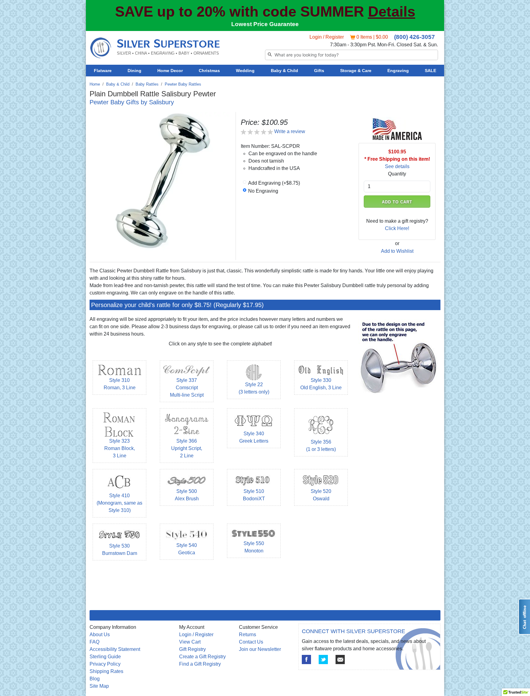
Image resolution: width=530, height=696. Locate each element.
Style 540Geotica (186, 549)
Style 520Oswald (321, 495)
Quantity (397, 173)
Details (391, 12)
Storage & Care (355, 70)
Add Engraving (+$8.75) (274, 183)
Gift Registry (192, 649)
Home (95, 84)
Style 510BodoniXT (254, 495)
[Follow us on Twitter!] (323, 659)
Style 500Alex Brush (187, 495)
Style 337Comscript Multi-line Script (187, 388)
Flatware (103, 70)
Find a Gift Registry (200, 664)
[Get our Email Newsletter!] (340, 659)
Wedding (245, 70)
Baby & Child (284, 70)
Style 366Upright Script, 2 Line (186, 448)
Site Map (99, 686)
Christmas (209, 70)
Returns (247, 634)
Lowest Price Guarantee (265, 24)
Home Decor (170, 70)
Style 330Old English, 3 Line (321, 384)
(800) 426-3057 (414, 37)
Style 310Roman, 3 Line (120, 384)
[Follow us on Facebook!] (306, 659)
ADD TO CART (397, 202)
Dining (134, 70)
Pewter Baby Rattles (183, 84)
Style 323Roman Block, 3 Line (119, 448)
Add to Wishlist (397, 251)
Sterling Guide (105, 656)
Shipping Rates (106, 671)
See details (397, 166)
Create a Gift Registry (202, 656)
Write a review (289, 131)
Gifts (319, 70)
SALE (430, 70)
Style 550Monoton (254, 547)
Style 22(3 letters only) (254, 388)
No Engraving (263, 191)
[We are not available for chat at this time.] (524, 617)
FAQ (94, 641)
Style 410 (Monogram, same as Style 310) (119, 503)
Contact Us (251, 641)
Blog (95, 678)
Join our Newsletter (260, 649)
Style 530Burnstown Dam (119, 549)
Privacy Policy (105, 664)
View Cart (190, 641)
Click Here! (397, 228)
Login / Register (326, 37)
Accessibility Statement (115, 649)
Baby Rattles (147, 84)
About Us (100, 634)
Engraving (398, 70)
